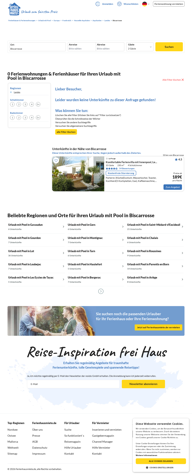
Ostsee (12, 435)
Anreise (73, 44)
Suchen (169, 46)
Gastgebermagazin (103, 435)
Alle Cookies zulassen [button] (161, 461)
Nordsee (13, 429)
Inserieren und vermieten (107, 429)
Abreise (101, 44)
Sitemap (12, 453)
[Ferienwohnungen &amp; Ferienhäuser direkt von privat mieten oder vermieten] (33, 12)
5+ (38, 104)
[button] (161, 467)
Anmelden (107, 3)
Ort (12, 44)
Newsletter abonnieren (143, 384)
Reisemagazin (72, 441)
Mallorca (13, 441)
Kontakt (69, 453)
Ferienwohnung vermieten (168, 3)
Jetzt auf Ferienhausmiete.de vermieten (158, 327)
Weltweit (13, 447)
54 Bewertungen (127, 168)
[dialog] (161, 445)
